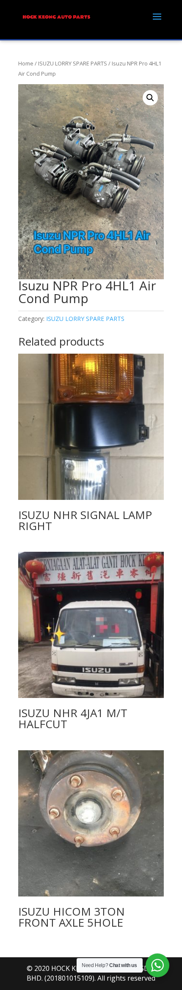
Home (25, 63)
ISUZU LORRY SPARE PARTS (72, 63)
